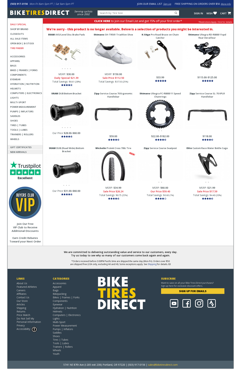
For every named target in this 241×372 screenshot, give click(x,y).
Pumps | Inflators (22, 111)
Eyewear (15, 79)
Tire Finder (17, 48)
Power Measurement (23, 106)
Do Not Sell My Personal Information (29, 320)
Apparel (15, 61)
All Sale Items (19, 38)
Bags (13, 65)
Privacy (21, 325)
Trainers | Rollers (22, 134)
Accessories (17, 56)
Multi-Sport (18, 102)
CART (223, 13)
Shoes (14, 120)
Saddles (15, 116)
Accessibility (23, 329)
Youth (56, 353)
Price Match (23, 315)
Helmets (15, 88)
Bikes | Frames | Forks (24, 70)
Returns (21, 311)
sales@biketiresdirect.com (163, 364)
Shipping (152, 264)
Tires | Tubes (18, 125)
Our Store (22, 301)
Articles (21, 304)
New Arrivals (18, 152)
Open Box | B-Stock (22, 43)
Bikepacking (59, 293)
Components (18, 74)
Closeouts (17, 33)
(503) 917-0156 (19, 3)
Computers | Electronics (26, 93)
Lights (14, 97)
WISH (209, 13)
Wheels (14, 139)
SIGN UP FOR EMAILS (192, 291)
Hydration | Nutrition (24, 84)
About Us (22, 283)
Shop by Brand (19, 29)
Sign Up (167, 3)
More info (226, 3)
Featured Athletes (27, 286)
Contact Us (23, 297)
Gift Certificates (21, 147)
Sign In (198, 13)
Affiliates (21, 293)
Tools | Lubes (19, 129)
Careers (21, 290)
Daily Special (18, 24)
